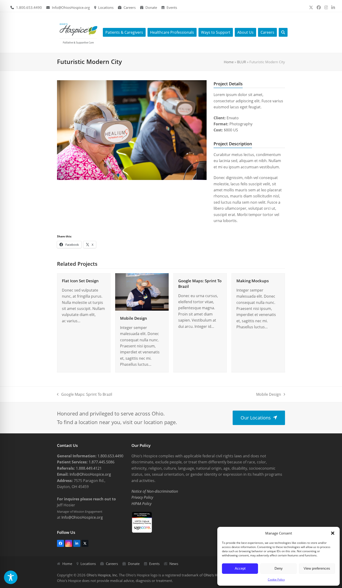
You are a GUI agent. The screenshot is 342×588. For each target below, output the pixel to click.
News (173, 563)
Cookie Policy (276, 579)
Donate (151, 7)
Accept (240, 568)
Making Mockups (252, 280)
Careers (130, 7)
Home (229, 62)
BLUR (241, 62)
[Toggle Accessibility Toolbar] (10, 577)
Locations (106, 7)
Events (172, 7)
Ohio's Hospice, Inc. (102, 575)
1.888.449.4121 (88, 468)
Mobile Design (133, 318)
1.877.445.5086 (101, 462)
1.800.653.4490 (29, 7)
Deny (279, 568)
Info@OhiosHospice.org (71, 7)
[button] (332, 533)
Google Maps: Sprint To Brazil (84, 394)
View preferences (317, 568)
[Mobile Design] (142, 291)
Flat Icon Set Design (80, 280)
